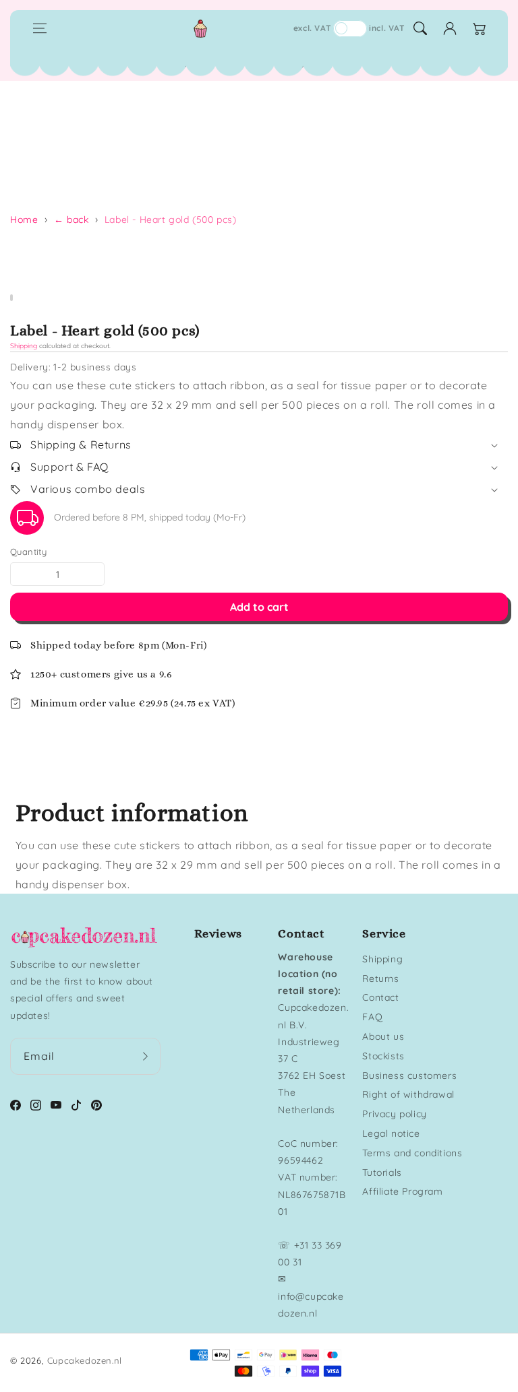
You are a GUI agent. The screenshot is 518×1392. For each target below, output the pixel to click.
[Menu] (40, 28)
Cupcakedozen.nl (84, 1360)
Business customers (409, 1075)
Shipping (23, 345)
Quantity (28, 551)
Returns (380, 978)
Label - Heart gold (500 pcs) (171, 219)
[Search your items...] (420, 28)
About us (383, 1036)
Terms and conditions (412, 1153)
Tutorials (381, 1172)
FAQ (372, 1017)
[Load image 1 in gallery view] (11, 297)
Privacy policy (394, 1114)
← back (71, 219)
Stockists (383, 1056)
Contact (380, 997)
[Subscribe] (146, 1056)
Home (24, 219)
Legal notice (391, 1133)
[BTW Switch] (350, 28)
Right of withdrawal (408, 1094)
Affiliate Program (402, 1191)
